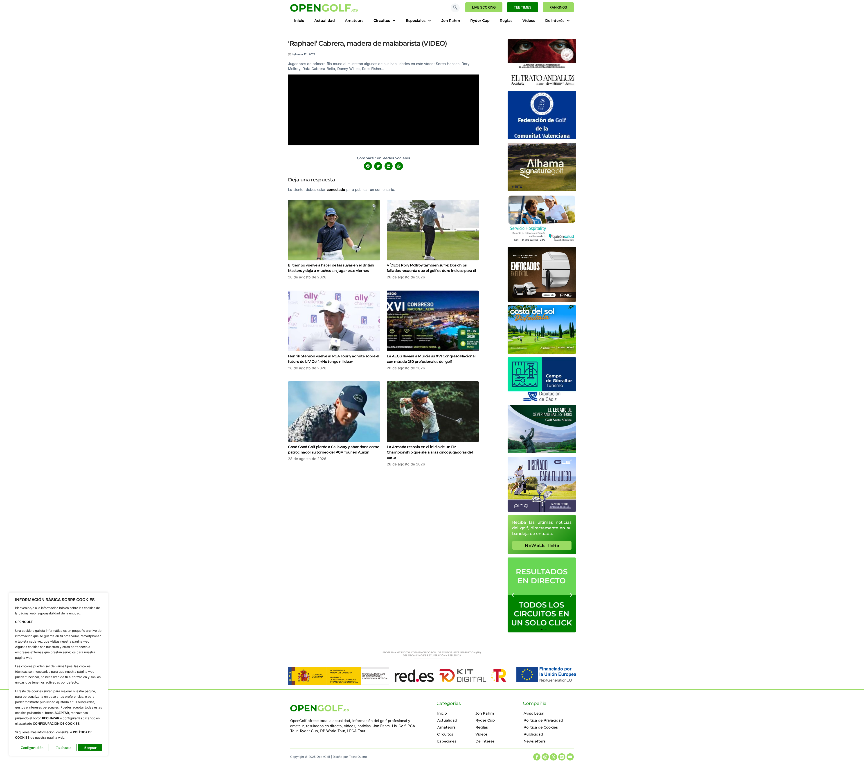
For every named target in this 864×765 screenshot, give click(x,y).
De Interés (554, 20)
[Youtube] (570, 756)
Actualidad (324, 20)
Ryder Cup (480, 20)
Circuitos (382, 20)
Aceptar (90, 747)
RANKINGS (558, 7)
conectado (336, 189)
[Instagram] (545, 756)
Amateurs (354, 20)
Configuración (32, 747)
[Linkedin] (561, 756)
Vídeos (528, 20)
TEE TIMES (522, 7)
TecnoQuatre (358, 756)
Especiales (415, 20)
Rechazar (63, 747)
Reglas (506, 20)
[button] (455, 7)
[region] (58, 674)
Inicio (299, 20)
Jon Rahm (450, 20)
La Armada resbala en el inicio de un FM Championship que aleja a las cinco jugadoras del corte (430, 452)
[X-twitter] (553, 756)
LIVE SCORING (484, 7)
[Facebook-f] (536, 756)
